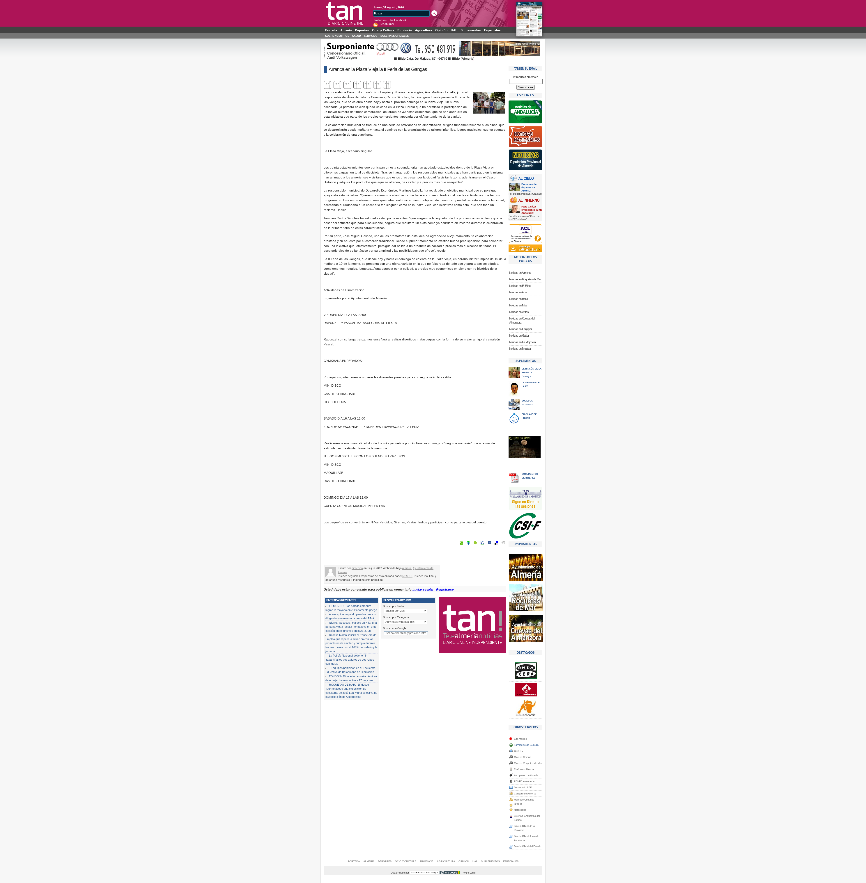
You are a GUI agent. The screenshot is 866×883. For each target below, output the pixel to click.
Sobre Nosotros (337, 35)
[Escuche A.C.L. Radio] (525, 233)
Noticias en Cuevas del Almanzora (521, 320)
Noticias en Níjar (518, 305)
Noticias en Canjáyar (520, 329)
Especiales (492, 30)
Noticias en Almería (344, 13)
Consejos (531, 372)
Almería (346, 30)
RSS (375, 24)
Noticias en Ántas (519, 312)
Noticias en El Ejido (519, 285)
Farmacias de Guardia (526, 745)
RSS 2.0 (407, 576)
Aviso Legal (469, 872)
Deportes (362, 30)
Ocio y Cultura (383, 30)
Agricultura (423, 30)
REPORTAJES (525, 429)
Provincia (404, 30)
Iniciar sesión (422, 589)
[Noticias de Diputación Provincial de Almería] (525, 160)
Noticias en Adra (518, 292)
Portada (331, 30)
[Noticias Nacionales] (525, 137)
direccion (357, 568)
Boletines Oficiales (394, 35)
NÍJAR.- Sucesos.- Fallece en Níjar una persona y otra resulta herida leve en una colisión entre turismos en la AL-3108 (351, 626)
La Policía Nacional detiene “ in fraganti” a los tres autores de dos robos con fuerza (349, 659)
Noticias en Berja (518, 299)
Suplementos (471, 30)
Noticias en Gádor (519, 335)
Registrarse (445, 589)
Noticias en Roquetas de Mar (525, 279)
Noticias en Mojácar (520, 348)
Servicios (370, 35)
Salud (356, 35)
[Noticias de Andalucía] (525, 113)
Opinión (441, 30)
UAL (454, 30)
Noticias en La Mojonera (522, 342)
